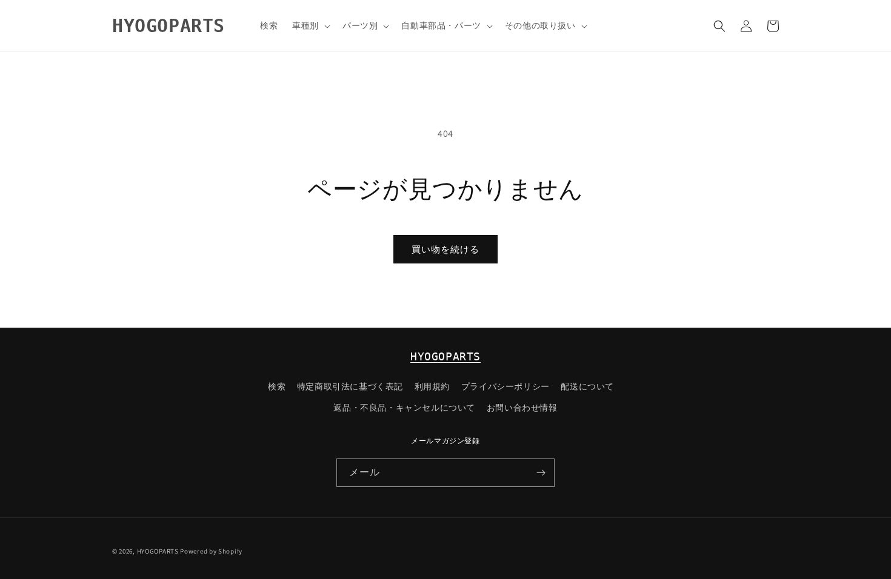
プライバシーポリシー (505, 386)
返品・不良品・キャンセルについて (404, 407)
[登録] (540, 472)
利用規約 (432, 386)
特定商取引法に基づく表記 (350, 386)
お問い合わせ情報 (522, 407)
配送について (587, 386)
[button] (310, 25)
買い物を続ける (445, 249)
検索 (276, 386)
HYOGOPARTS (445, 356)
